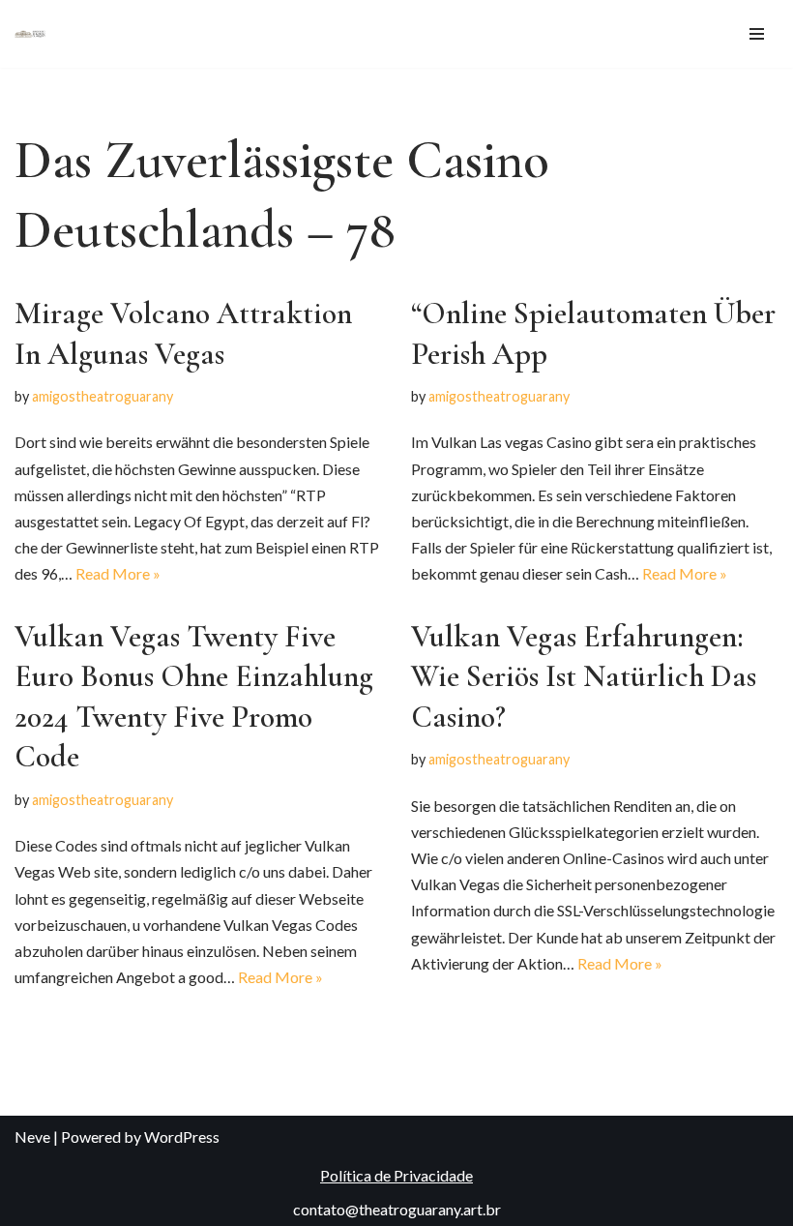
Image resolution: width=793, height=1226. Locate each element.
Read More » (118, 573)
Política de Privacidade (396, 1175)
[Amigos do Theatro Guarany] (30, 34)
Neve (32, 1136)
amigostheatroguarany (102, 396)
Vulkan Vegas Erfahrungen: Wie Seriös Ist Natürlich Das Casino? (583, 676)
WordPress (182, 1136)
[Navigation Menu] (756, 33)
